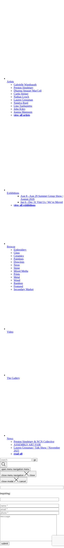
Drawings (19, 261)
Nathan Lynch (21, 96)
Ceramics (19, 255)
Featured (18, 286)
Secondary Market (23, 289)
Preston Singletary (23, 87)
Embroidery (20, 249)
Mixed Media (21, 271)
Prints (17, 274)
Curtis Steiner (21, 93)
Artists (10, 81)
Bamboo (18, 283)
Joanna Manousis (23, 112)
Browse (11, 246)
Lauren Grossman (23, 99)
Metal (17, 277)
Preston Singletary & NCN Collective (34, 441)
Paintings (19, 258)
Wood (17, 280)
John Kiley (19, 109)
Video (10, 331)
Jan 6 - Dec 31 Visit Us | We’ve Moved (41, 202)
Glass (17, 252)
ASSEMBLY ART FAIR (27, 444)
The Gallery (13, 378)
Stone (17, 268)
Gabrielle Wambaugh (25, 84)
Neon (17, 265)
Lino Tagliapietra (23, 105)
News (10, 438)
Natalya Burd (21, 102)
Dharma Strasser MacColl (27, 90)
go (35, 460)
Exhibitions (13, 193)
